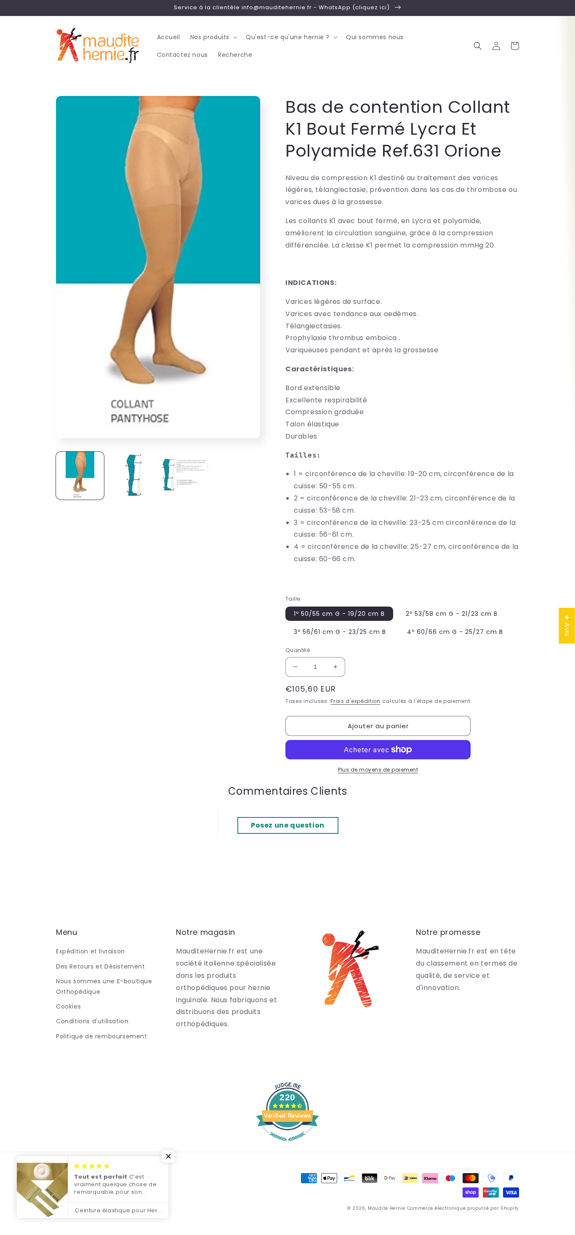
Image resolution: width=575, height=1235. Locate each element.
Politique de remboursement (101, 1036)
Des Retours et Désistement (100, 966)
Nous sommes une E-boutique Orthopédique (104, 986)
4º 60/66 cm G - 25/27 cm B (455, 632)
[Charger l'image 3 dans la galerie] (184, 476)
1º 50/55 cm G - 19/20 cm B (339, 614)
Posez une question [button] (288, 825)
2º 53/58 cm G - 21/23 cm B (452, 614)
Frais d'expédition (355, 701)
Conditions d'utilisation (92, 1021)
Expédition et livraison (90, 951)
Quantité (297, 650)
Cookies (68, 1006)
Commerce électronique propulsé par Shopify (463, 1208)
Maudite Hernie (386, 1208)
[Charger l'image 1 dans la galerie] (80, 476)
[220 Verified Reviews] (287, 1145)
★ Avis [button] (567, 626)
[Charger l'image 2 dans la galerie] (132, 476)
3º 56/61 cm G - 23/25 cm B (340, 632)
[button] (213, 37)
